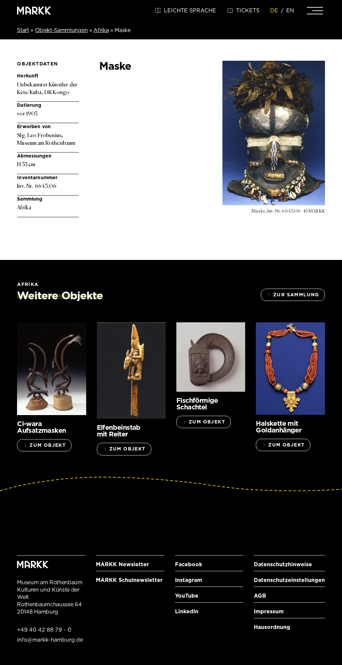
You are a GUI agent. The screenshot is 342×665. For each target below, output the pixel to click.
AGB (260, 596)
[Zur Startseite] (34, 11)
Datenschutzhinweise (283, 564)
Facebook (188, 564)
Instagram (188, 580)
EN (290, 10)
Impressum (269, 611)
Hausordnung (272, 627)
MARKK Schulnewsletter (129, 580)
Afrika (101, 30)
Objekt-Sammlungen (61, 30)
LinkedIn (186, 611)
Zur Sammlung (296, 294)
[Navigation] (315, 11)
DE (274, 10)
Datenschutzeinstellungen (289, 580)
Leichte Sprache (190, 10)
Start (23, 30)
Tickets (248, 10)
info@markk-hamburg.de (50, 640)
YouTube (186, 596)
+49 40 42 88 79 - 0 (44, 630)
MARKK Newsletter (122, 564)
